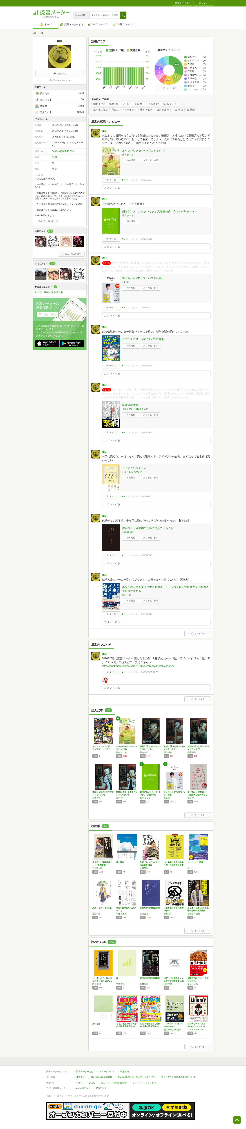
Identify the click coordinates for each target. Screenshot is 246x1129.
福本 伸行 (114, 104)
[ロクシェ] (40, 246)
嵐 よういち (192, 984)
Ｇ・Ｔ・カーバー (195, 1029)
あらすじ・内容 (150, 160)
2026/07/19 (146, 239)
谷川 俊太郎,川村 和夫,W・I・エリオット (114, 109)
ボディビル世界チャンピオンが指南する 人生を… (174, 981)
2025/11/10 (146, 496)
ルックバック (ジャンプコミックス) (143, 150)
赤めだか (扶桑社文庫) (150, 908)
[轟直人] (53, 278)
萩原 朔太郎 (162, 109)
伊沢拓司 (168, 914)
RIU (104, 130)
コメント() (132, 180)
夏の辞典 (120, 862)
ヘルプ (79, 1083)
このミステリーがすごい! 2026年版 (143, 339)
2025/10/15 (146, 555)
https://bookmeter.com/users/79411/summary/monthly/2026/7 (138, 665)
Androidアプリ (83, 1088)
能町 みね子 (146, 109)
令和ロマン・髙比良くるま (162, 104)
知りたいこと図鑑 (195, 862)
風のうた (96, 1024)
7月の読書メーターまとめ (59, 80)
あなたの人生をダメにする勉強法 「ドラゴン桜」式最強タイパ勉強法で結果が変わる (165, 588)
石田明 (126, 104)
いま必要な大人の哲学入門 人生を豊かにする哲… (174, 865)
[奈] (40, 278)
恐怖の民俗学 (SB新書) (150, 978)
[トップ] (34, 33)
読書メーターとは (84, 1071)
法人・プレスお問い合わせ (114, 1083)
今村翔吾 (144, 868)
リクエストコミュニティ (144, 1083)
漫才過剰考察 (130, 404)
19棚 (54, 157)
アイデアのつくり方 (134, 467)
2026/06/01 (146, 308)
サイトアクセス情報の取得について (178, 1077)
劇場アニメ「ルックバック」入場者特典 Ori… (150, 794)
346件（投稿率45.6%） (63, 151)
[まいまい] (78, 246)
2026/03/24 (146, 366)
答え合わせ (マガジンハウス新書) (142, 278)
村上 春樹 (96, 984)
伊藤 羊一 (139, 104)
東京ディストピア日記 (102, 908)
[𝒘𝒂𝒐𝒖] (53, 246)
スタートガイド (106, 1071)
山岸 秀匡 (168, 984)
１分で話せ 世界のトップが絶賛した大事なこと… (197, 794)
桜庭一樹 (96, 914)
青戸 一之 (126, 595)
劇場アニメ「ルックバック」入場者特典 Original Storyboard (159, 211)
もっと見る (171, 88)
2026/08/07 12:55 (149, 672)
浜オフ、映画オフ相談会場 (49, 292)
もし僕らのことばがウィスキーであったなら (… (102, 981)
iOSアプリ (101, 1088)
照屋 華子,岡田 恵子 (172, 1029)
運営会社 (80, 1077)
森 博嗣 (191, 109)
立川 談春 (144, 914)
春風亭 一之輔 (193, 914)
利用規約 (124, 1071)
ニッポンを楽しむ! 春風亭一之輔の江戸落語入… (198, 910)
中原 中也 (178, 109)
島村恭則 (144, 984)
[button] (123, 15)
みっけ (190, 868)
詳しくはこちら (47, 314)
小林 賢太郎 (127, 532)
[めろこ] (66, 246)
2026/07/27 (146, 180)
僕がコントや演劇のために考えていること (147, 528)
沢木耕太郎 (97, 868)
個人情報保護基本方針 (101, 1077)
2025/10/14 (146, 614)
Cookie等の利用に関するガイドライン (136, 1077)
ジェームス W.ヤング (132, 472)
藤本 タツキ (99, 104)
